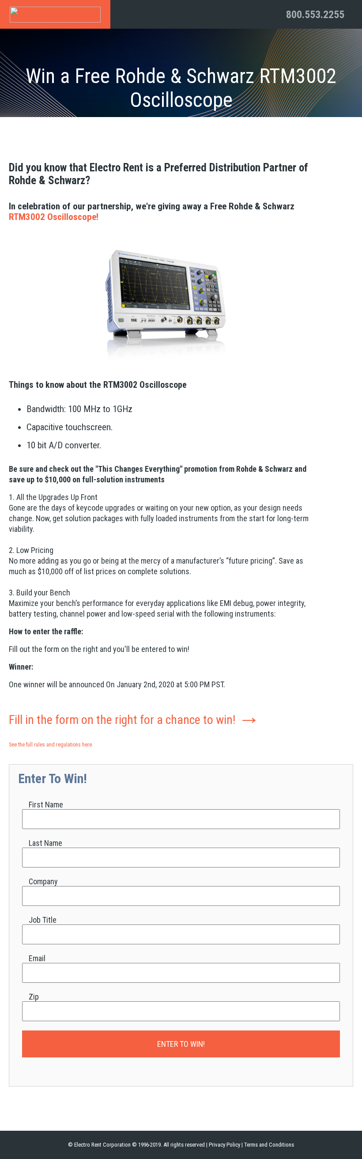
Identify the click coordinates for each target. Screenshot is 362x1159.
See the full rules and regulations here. (51, 745)
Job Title (43, 919)
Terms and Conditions (269, 1144)
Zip (34, 996)
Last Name (45, 843)
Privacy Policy (224, 1144)
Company (43, 881)
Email (37, 958)
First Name (46, 804)
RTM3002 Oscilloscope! (53, 217)
